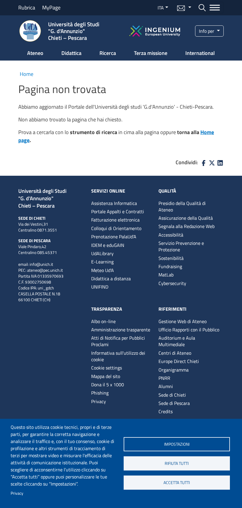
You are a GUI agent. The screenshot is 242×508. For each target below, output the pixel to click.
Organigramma (173, 369)
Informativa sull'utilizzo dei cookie (118, 356)
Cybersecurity (172, 283)
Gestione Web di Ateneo (182, 321)
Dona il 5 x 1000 (107, 384)
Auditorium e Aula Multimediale (176, 341)
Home (26, 74)
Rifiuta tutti (177, 463)
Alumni (165, 386)
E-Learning (102, 261)
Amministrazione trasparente (120, 329)
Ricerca (107, 53)
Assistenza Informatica (114, 203)
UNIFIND (99, 286)
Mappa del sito (105, 376)
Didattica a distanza (111, 278)
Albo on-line (103, 321)
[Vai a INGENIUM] (154, 30)
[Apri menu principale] (215, 7)
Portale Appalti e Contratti (117, 211)
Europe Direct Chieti (178, 361)
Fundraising (170, 266)
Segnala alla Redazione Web (186, 226)
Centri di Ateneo (174, 352)
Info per (207, 31)
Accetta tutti (176, 483)
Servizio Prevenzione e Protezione (181, 246)
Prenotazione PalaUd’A (113, 236)
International (200, 53)
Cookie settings (106, 367)
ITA (161, 7)
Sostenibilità (171, 258)
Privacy (17, 493)
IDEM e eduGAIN (107, 245)
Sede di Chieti (172, 394)
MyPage (51, 8)
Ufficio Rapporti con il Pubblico (188, 329)
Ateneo (35, 53)
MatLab (166, 274)
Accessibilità (170, 234)
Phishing (100, 392)
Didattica (71, 53)
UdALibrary (102, 253)
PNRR (164, 378)
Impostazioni (176, 444)
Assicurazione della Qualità (185, 218)
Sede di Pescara (174, 403)
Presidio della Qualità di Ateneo (182, 206)
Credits (165, 411)
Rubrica (26, 8)
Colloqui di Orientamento (116, 228)
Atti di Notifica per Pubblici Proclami (118, 341)
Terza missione (150, 53)
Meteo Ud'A (102, 270)
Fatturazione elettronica (115, 219)
